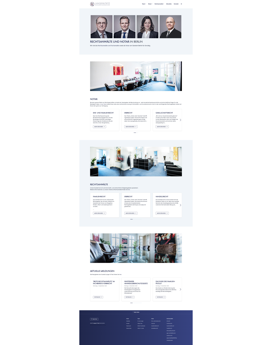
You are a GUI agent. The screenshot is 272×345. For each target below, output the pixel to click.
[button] (181, 3)
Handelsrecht (162, 196)
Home (127, 318)
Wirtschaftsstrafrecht (171, 330)
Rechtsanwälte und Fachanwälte (108, 46)
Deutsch (95, 319)
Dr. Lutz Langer (140, 321)
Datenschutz (128, 328)
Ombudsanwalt (170, 340)
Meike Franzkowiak (141, 325)
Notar (128, 46)
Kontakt (176, 4)
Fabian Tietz (140, 323)
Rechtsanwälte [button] (159, 4)
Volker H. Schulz (141, 328)
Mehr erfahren (98, 126)
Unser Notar (103, 104)
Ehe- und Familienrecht (103, 113)
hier (129, 189)
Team (139, 318)
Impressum (128, 325)
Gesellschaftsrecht (164, 113)
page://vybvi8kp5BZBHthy (172, 338)
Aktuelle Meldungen (102, 271)
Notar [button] (150, 4)
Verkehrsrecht (169, 335)
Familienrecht (99, 196)
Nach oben (136, 312)
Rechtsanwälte (99, 184)
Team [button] (143, 4)
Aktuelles (169, 4)
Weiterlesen (97, 297)
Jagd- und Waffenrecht (171, 333)
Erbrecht (128, 113)
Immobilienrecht (154, 328)
